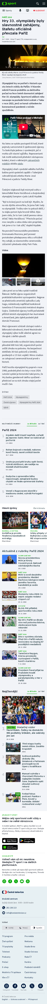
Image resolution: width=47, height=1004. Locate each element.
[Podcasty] (20, 10)
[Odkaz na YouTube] (22, 881)
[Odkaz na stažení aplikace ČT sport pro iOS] (10, 840)
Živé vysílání (7, 941)
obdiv (20, 163)
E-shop (5, 967)
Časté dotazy (30, 972)
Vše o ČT (6, 977)
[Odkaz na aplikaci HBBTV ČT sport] (10, 847)
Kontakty (29, 977)
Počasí (5, 962)
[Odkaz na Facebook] (10, 881)
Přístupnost (33, 999)
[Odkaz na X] (16, 881)
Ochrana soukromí (18, 999)
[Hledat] (37, 3)
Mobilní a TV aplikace (11, 972)
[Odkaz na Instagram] (4, 881)
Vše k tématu (39, 508)
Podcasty (6, 956)
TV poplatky (7, 946)
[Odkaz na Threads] (28, 881)
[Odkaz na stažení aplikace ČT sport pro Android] (27, 840)
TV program (7, 936)
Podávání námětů (32, 967)
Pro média (29, 936)
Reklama (29, 941)
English (5, 999)
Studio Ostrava (31, 951)
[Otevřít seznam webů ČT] (44, 3)
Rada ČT (28, 956)
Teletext (6, 951)
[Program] (27, 10)
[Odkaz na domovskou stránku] (13, 3)
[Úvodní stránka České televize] (13, 892)
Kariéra (28, 962)
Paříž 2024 (7, 17)
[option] (9, 928)
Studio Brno (30, 946)
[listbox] (23, 928)
